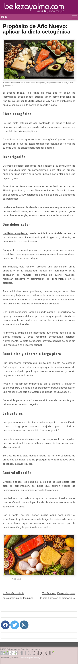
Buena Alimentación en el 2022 (16, 83)
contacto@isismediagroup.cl (33, 657)
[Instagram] (24, 624)
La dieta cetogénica (15, 233)
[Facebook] (5, 624)
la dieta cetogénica (37, 100)
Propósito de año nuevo (56, 83)
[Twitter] (14, 624)
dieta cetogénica (38, 83)
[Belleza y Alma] (39, 7)
